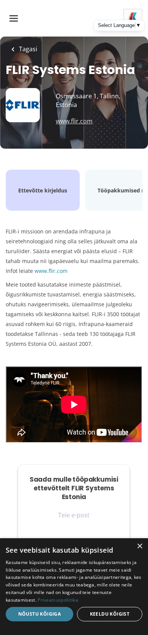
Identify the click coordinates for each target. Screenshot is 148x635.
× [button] (139, 546)
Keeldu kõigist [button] (110, 614)
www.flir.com (74, 121)
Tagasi (27, 49)
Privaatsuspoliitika (58, 600)
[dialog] (74, 586)
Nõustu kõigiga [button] (39, 614)
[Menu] (13, 18)
